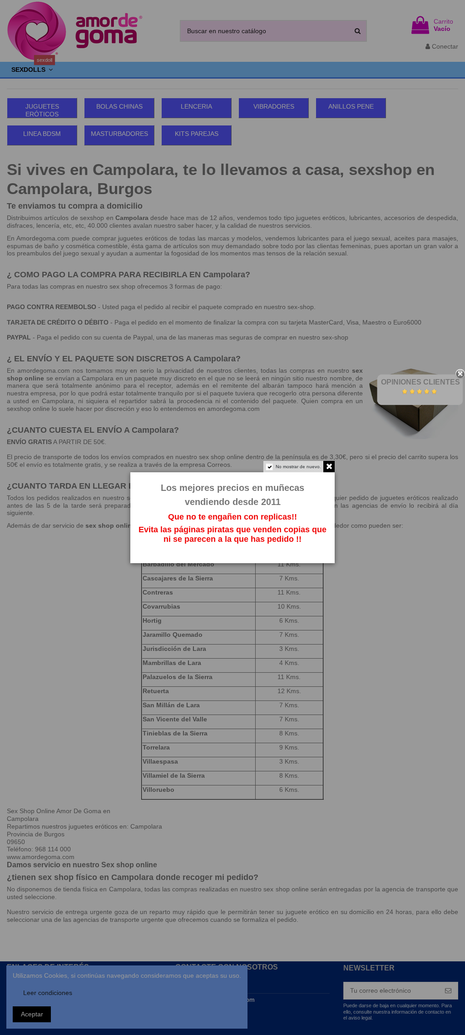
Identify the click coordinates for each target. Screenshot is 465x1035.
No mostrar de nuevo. (298, 466)
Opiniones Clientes (420, 382)
